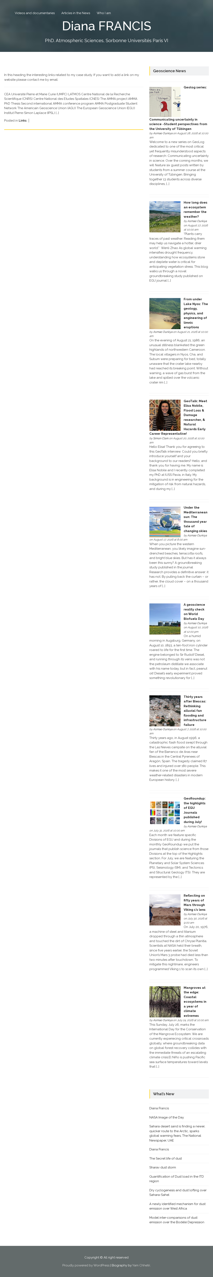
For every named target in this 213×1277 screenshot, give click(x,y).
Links (23, 120)
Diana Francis (159, 1108)
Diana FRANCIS (106, 26)
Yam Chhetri (141, 1265)
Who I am (104, 13)
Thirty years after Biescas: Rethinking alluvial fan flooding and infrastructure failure (195, 711)
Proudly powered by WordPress (85, 1265)
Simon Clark (160, 438)
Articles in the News (75, 13)
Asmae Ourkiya (162, 133)
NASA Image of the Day (166, 1117)
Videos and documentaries (35, 13)
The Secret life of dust (165, 1158)
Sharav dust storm (162, 1167)
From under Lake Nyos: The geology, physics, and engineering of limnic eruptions (196, 313)
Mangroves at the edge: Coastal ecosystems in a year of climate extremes (195, 1002)
